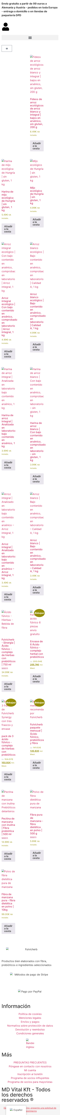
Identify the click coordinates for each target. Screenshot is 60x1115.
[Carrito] (7, 48)
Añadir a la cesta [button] (37, 146)
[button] (30, 37)
